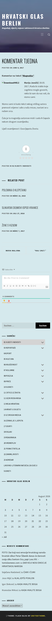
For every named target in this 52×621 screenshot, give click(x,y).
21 (33, 521)
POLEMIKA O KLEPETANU (14, 190)
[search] (49, 35)
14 (33, 515)
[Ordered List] (16, 285)
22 (40, 521)
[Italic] (7, 285)
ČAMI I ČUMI (29, 572)
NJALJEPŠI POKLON (24, 578)
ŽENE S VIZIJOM (9, 225)
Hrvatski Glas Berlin (23, 19)
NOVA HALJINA (13, 250)
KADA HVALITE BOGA (27, 584)
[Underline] (10, 285)
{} (31, 286)
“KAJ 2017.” (40, 250)
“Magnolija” (28, 75)
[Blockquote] (22, 285)
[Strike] (13, 285)
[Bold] (4, 285)
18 (12, 521)
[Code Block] (25, 285)
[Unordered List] (19, 285)
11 (12, 515)
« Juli (4, 536)
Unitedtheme (38, 616)
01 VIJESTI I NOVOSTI (21, 166)
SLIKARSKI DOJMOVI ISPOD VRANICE (20, 208)
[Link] (28, 285)
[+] (34, 286)
